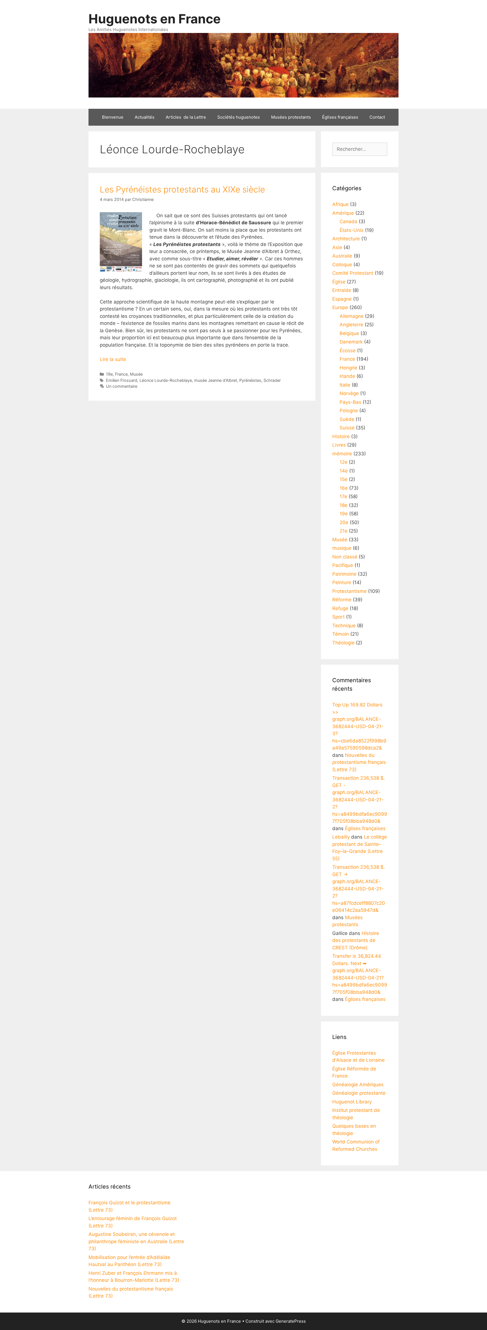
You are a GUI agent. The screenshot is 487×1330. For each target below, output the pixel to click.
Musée (136, 374)
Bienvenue (112, 117)
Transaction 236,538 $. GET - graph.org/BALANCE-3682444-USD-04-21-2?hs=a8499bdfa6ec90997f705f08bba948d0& (359, 799)
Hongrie (348, 368)
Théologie (343, 643)
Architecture (346, 238)
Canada (348, 221)
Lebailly (341, 837)
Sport (338, 617)
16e (344, 488)
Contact (377, 117)
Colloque (342, 264)
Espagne (342, 299)
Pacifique (342, 565)
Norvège (349, 393)
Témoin (340, 634)
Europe (340, 307)
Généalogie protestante (359, 1093)
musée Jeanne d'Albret (215, 380)
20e (344, 522)
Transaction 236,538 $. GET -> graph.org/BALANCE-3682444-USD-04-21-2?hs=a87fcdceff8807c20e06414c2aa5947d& (358, 888)
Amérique (343, 213)
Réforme (341, 599)
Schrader (272, 380)
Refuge (340, 608)
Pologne (349, 410)
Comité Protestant (352, 273)
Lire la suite (113, 359)
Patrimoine (344, 574)
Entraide (341, 290)
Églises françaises (340, 117)
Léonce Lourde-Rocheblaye (166, 380)
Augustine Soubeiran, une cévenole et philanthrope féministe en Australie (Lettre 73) (136, 1241)
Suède (347, 419)
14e (344, 471)
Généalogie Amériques (358, 1084)
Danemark (351, 342)
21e (343, 531)
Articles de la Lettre (186, 117)
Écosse (348, 350)
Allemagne (352, 316)
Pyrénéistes (250, 380)
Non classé (344, 557)
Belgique (349, 333)
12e (343, 462)
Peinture (341, 582)
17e (343, 496)
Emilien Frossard (121, 380)
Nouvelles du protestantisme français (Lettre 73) (359, 762)
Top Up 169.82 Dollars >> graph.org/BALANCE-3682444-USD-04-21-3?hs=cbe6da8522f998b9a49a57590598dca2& (359, 726)
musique (341, 548)
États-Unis (352, 230)
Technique (344, 625)
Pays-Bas (350, 402)
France (121, 374)
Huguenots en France (154, 18)
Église (339, 282)
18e (343, 505)
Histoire (341, 436)
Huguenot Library (352, 1102)
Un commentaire (121, 386)
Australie (342, 256)
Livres (339, 445)
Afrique (340, 204)
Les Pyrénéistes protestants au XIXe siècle (182, 189)
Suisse (347, 428)
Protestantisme (349, 591)
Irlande (347, 376)
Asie (337, 247)
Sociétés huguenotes (238, 117)
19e (109, 374)
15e (343, 479)
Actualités (144, 117)
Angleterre (351, 324)
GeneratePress (291, 1321)
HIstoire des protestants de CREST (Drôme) (355, 940)
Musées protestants (291, 117)
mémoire (342, 453)
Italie (345, 385)
